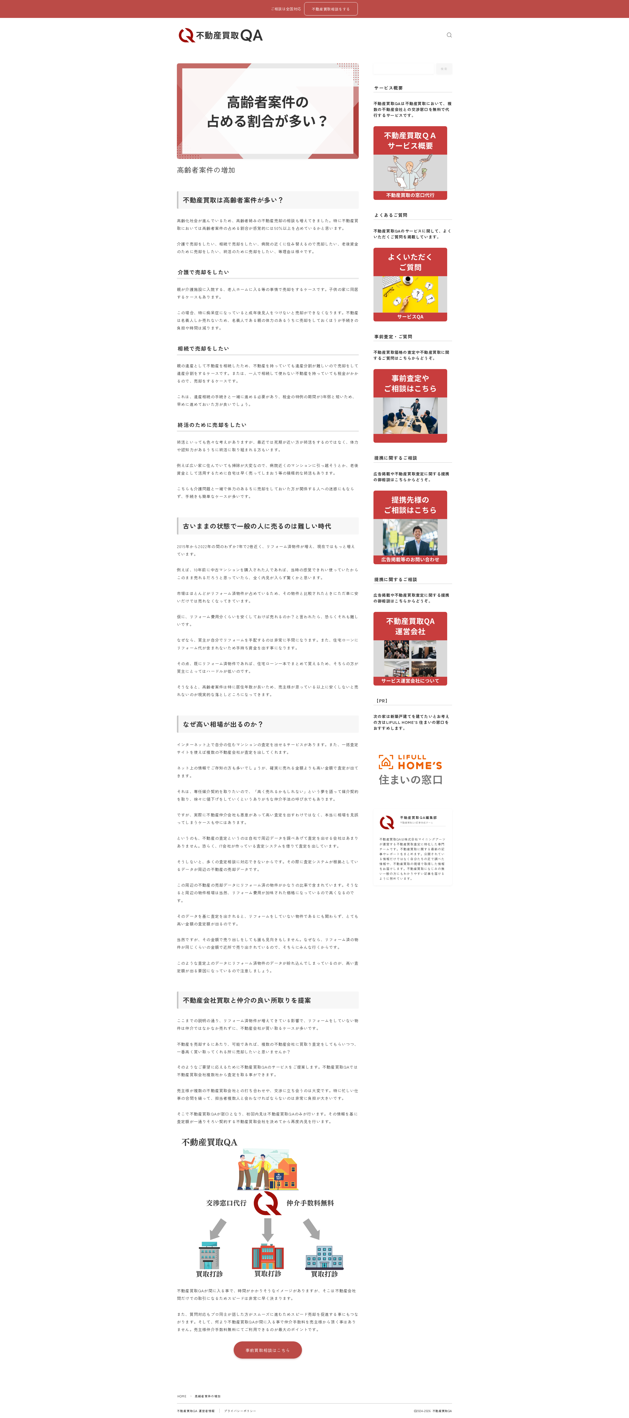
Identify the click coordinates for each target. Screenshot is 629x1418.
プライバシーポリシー (240, 1411)
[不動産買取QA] (221, 35)
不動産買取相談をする (331, 9)
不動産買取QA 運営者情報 (196, 1411)
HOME (181, 1396)
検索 (444, 69)
